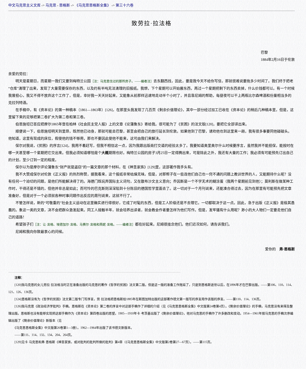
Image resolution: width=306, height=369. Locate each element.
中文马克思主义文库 (24, 5)
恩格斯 (64, 5)
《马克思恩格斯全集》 (93, 5)
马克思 (50, 5)
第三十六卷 (125, 5)
